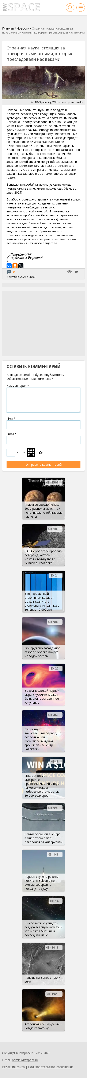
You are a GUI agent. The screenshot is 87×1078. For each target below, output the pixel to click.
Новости (23, 28)
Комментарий (18, 386)
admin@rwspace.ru (25, 1060)
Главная (8, 28)
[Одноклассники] (15, 265)
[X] (20, 265)
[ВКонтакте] (9, 265)
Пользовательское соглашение (50, 1067)
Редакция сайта (13, 1067)
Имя (11, 418)
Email (11, 434)
